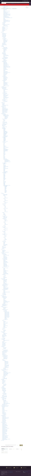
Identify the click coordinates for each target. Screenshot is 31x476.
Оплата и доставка (19, 443)
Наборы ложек (5, 54)
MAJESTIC (4, 174)
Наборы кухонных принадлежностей (7, 72)
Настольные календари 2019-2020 (5, 405)
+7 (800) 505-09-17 (11, 472)
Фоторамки (5, 321)
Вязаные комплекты (5, 244)
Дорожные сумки (5, 40)
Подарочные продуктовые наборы (7, 403)
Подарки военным (4, 426)
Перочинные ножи (5, 311)
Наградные (3, 104)
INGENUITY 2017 (5, 163)
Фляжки (3, 86)
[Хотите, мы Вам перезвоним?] (29, 472)
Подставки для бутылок (6, 57)
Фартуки (4, 70)
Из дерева (4, 414)
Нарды (4, 268)
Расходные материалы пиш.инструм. (7, 185)
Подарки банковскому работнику (5, 435)
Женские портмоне (4, 345)
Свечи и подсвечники (6, 323)
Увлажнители (5, 330)
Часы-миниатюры (4, 105)
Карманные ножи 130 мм (7, 316)
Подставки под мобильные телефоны (7, 15)
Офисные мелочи (4, 99)
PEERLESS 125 (5, 148)
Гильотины (5, 368)
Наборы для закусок (5, 63)
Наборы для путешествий (4, 284)
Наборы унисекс (3, 354)
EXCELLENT (6, 190)
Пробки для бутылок (5, 83)
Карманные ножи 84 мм (7, 313)
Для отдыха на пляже (9, 8)
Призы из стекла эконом (4, 395)
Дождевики (3, 251)
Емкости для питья (4, 304)
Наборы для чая (5, 50)
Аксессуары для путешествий (5, 285)
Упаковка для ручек (5, 122)
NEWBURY (4, 137)
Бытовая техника (3, 22)
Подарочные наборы (5, 171)
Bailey (4, 144)
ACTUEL (4, 179)
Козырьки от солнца (5, 216)
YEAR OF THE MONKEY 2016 (6, 147)
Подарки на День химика (4, 433)
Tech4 (4, 143)
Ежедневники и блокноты (3, 106)
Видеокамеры (3, 27)
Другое (3, 329)
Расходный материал (5, 136)
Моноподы (5, 11)
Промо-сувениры (2, 379)
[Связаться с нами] (30, 4)
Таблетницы (3, 353)
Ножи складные (5, 319)
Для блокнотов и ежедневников (5, 406)
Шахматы (4, 269)
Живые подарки (2, 440)
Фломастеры (3, 127)
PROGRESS (4, 175)
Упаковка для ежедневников (5, 111)
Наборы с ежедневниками (4, 112)
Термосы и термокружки (4, 58)
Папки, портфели (3, 100)
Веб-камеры (5, 19)
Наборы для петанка (5, 257)
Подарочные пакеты (4, 412)
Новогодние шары (4, 421)
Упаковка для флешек (6, 25)
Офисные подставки (5, 93)
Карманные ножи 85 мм (7, 314)
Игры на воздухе (5, 272)
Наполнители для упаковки (4, 410)
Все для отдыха (3, 8)
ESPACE (5, 187)
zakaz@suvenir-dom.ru (26, 471)
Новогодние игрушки (4, 420)
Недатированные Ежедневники (5, 109)
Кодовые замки (5, 280)
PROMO (5, 192)
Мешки (4, 37)
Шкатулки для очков (5, 350)
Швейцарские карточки (7, 317)
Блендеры (4, 75)
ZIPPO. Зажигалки (6, 361)
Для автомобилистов (4, 294)
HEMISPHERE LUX (5, 133)
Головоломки (5, 271)
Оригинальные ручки (4, 124)
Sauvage (4, 151)
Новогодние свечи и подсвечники (5, 418)
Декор (2, 320)
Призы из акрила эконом (4, 396)
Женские (4, 198)
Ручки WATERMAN (4, 128)
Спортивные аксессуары (4, 297)
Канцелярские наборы (6, 89)
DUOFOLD (4, 169)
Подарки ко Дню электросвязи (5, 436)
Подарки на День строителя (4, 430)
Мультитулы (5, 308)
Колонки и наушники (13, 4)
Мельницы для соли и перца (6, 65)
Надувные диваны (5, 264)
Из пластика (3, 411)
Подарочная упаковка (4, 413)
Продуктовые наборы (5, 401)
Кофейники (5, 51)
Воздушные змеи (5, 263)
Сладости (4, 402)
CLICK (4, 152)
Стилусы (4, 10)
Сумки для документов (4, 33)
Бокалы (4, 81)
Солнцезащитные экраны (6, 373)
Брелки (3, 383)
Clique (5, 206)
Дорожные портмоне (5, 286)
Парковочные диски (5, 374)
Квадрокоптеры (3, 28)
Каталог (27, 7)
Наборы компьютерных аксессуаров (7, 20)
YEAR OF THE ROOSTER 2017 (6, 149)
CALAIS (4, 154)
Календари (5, 94)
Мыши (4, 18)
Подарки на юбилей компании (5, 437)
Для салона (3, 370)
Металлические (5, 347)
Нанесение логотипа (9, 443)
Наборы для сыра (5, 62)
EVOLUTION (5, 182)
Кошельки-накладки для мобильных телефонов (8, 17)
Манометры (5, 376)
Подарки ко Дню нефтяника (4, 429)
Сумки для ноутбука (4, 34)
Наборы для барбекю (5, 259)
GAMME (4, 183)
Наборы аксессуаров (5, 265)
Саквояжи (4, 42)
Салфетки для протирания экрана (7, 21)
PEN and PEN (5, 181)
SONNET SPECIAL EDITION (6, 166)
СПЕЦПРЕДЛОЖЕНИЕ (7, 367)
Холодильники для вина (6, 84)
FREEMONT (5, 138)
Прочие (5, 162)
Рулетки (3, 386)
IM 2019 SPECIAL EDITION (6, 168)
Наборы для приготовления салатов (7, 66)
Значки (3, 359)
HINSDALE (4, 140)
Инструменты (5, 307)
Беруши (4, 282)
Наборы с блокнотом (4, 107)
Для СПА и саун (3, 274)
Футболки (3, 193)
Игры (2, 267)
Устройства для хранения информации (6, 24)
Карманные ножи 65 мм (7, 312)
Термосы (4, 59)
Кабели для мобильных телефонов (7, 14)
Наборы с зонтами (4, 250)
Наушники (5, 5)
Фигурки (4, 328)
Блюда (4, 56)
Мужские (4, 195)
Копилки (4, 98)
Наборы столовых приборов (6, 55)
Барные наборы (5, 78)
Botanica (4, 157)
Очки (2, 349)
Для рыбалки (5, 260)
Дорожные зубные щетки (6, 288)
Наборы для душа (5, 357)
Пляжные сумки (3, 43)
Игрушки (4, 326)
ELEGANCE (4, 135)
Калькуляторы (3, 23)
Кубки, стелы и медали (4, 393)
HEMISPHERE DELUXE (5, 131)
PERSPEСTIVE (5, 134)
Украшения (5, 324)
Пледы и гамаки (3, 253)
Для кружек (3, 407)
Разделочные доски (5, 64)
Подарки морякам (4, 432)
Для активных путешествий (4, 289)
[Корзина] (30, 3)
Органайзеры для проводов (6, 16)
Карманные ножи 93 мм (7, 315)
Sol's (5, 197)
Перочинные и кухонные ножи (5, 309)
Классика (4, 391)
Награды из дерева (4, 388)
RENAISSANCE (5, 178)
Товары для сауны (5, 277)
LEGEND (5, 188)
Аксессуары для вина (4, 80)
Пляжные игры (5, 270)
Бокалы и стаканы (4, 52)
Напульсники (5, 300)
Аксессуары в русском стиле (4, 355)
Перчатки (4, 242)
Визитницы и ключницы (4, 352)
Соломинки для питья (6, 71)
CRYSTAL (4, 177)
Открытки (3, 399)
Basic (4, 119)
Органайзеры (3, 336)
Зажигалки (5, 360)
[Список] (21, 449)
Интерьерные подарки (6, 325)
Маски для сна (5, 283)
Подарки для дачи (5, 266)
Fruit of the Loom (6, 200)
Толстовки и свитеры (4, 218)
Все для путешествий (3, 278)
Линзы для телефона (5, 13)
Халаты (4, 276)
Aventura (4, 156)
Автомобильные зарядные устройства (7, 372)
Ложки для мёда (5, 74)
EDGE (4, 153)
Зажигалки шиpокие (7, 363)
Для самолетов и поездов (4, 279)
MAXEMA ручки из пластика (6, 115)
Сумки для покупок (4, 36)
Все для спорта (2, 295)
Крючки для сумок (4, 344)
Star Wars (4, 146)
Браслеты (4, 303)
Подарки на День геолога (4, 439)
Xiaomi (3, 31)
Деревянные (5, 348)
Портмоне (3, 332)
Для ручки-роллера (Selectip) (7, 160)
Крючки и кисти (5, 68)
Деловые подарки (2, 397)
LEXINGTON (5, 139)
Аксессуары (5, 245)
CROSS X (4, 145)
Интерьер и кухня (5, 327)
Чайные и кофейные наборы (5, 48)
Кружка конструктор (5, 47)
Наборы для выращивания (4, 404)
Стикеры (4, 91)
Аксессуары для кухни (4, 61)
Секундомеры (5, 298)
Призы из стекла (3, 389)
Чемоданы (5, 39)
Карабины (4, 292)
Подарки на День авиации (4, 427)
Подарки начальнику (4, 424)
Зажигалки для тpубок (7, 365)
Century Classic (5, 142)
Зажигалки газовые (6, 362)
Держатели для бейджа (4, 87)
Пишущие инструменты (3, 113)
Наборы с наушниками (6, 6)
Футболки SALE (5, 203)
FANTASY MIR (6, 118)
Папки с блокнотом (5, 101)
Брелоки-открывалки (5, 77)
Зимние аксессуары (4, 241)
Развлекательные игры (6, 273)
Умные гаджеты (3, 30)
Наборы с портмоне (5, 333)
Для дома (2, 306)
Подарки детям (3, 423)
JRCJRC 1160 (6, 219)
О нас (15, 443)
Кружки (3, 46)
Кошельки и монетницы (4, 351)
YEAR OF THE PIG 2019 (5, 150)
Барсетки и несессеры (4, 335)
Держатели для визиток (6, 95)
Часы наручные (3, 338)
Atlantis (4, 213)
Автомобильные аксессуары (3, 369)
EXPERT (4, 130)
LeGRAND (6, 191)
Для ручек (3, 408)
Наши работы (13, 443)
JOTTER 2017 (5, 165)
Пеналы (4, 90)
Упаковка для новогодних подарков (5, 417)
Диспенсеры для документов (6, 97)
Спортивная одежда (4, 247)
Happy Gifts (6, 239)
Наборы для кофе (5, 49)
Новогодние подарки (3, 415)
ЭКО (2, 45)
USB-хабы (4, 7)
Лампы (4, 322)
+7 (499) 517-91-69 (11, 471)
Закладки (4, 92)
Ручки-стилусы (3, 125)
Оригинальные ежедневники (5, 110)
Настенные (3, 103)
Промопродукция (4, 380)
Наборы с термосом (5, 60)
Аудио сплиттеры (5, 9)
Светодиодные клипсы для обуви (7, 301)
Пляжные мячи (5, 256)
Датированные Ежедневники (5, 108)
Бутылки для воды (4, 53)
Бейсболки (3, 212)
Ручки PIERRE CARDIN (4, 172)
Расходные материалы (6, 141)
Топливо (5, 364)
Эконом (4, 392)
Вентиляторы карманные (6, 262)
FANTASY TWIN (6, 116)
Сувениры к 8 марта (4, 438)
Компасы (4, 291)
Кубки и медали (5, 394)
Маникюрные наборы (4, 342)
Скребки (4, 377)
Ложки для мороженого (6, 69)
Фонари (3, 26)
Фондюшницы (5, 67)
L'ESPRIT (4, 184)
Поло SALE (4, 204)
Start (5, 196)
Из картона (3, 409)
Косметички (3, 341)
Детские (4, 201)
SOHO (5, 189)
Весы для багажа (5, 281)
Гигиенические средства (4, 356)
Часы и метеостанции (3, 102)
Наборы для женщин (5, 358)
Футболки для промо (5, 194)
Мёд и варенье (5, 400)
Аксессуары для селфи (6, 12)
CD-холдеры (5, 371)
